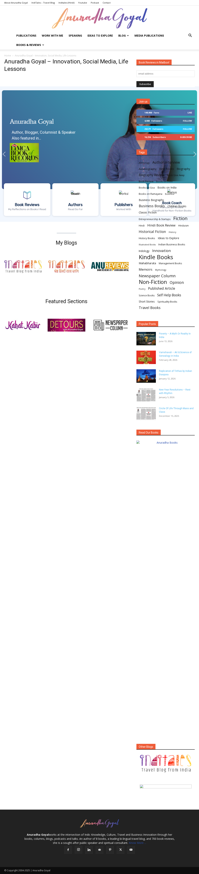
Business (169, 193)
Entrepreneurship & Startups (155, 219)
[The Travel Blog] (165, 763)
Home (7, 55)
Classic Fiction (148, 212)
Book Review (146, 181)
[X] (120, 850)
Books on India (166, 187)
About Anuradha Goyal (16, 2)
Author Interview (166, 162)
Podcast (95, 2)
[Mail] (99, 850)
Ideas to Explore (100, 35)
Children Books (177, 206)
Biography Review (151, 175)
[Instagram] (78, 850)
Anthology (144, 162)
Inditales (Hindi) (66, 2)
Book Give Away (175, 175)
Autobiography (147, 169)
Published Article (161, 288)
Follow (187, 120)
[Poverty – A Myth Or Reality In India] (146, 338)
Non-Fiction (153, 282)
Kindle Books (156, 257)
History (172, 232)
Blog (122, 35)
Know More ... (137, 843)
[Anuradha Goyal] (99, 18)
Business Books (152, 206)
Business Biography (151, 200)
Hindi (142, 225)
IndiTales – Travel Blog (43, 2)
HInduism (183, 225)
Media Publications (149, 35)
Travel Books (150, 308)
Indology (144, 251)
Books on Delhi (164, 181)
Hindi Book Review (161, 225)
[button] (190, 36)
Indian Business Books (171, 244)
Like (190, 112)
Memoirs (145, 269)
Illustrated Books (147, 244)
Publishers (123, 204)
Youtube (82, 2)
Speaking (75, 35)
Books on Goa (147, 187)
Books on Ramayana (150, 194)
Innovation (161, 251)
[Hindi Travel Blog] (165, 791)
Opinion (177, 282)
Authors (75, 204)
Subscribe (186, 137)
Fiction (180, 218)
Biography (183, 169)
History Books (147, 238)
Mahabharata (147, 263)
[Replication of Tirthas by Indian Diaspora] (146, 376)
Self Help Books (169, 295)
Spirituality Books (167, 301)
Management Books (170, 263)
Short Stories (147, 301)
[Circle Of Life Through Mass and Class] (146, 413)
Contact (107, 2)
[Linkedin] (89, 850)
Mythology (160, 269)
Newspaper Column (157, 276)
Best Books (166, 169)
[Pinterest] (110, 850)
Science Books (146, 295)
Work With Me (52, 35)
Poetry (142, 289)
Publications (26, 35)
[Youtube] (131, 850)
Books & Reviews (28, 45)
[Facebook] (68, 850)
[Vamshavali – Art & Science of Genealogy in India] (146, 357)
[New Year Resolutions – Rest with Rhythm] (146, 394)
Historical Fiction (152, 232)
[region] (99, 154)
